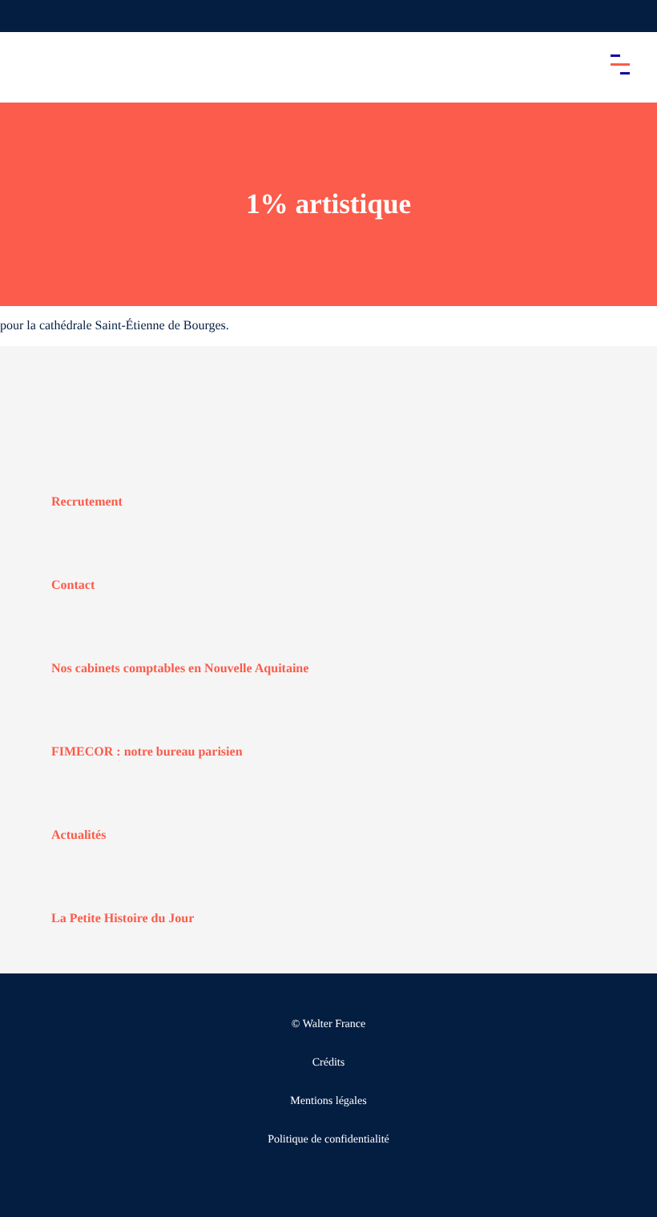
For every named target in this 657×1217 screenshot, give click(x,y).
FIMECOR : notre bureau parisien (147, 752)
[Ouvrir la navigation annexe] (25, 16)
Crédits (328, 1063)
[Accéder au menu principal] (620, 64)
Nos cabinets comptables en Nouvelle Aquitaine (179, 668)
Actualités (78, 835)
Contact (73, 585)
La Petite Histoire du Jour (122, 918)
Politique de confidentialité (328, 1140)
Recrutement (87, 502)
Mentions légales (328, 1101)
